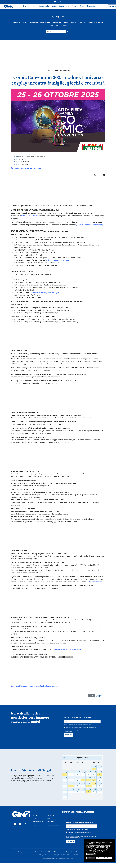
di (26, 216)
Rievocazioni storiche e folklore (90, 22)
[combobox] (56, 31)
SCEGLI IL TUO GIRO (53, 825)
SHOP (48, 818)
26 (78, 790)
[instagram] (25, 822)
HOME (35, 812)
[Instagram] (61, 2)
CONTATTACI (51, 815)
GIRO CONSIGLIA (38, 822)
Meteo (54, 6)
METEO (49, 812)
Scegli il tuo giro (29, 11)
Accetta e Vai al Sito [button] (103, 858)
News (34, 6)
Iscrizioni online (95, 582)
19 (78, 784)
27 (84, 790)
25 (72, 790)
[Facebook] (55, 2)
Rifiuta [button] (91, 858)
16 (100, 779)
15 (94, 779)
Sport (65, 26)
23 (100, 784)
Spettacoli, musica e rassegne (64, 22)
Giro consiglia (43, 6)
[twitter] (20, 822)
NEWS (34, 818)
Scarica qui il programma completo (25, 686)
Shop (82, 6)
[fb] (15, 822)
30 (100, 790)
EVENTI (35, 815)
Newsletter (90, 6)
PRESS (35, 825)
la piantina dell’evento (49, 686)
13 (84, 779)
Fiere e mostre (54, 26)
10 (66, 779)
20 (84, 784)
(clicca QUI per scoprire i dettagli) (89, 225)
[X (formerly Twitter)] (99, 175)
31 (66, 796)
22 (94, 784)
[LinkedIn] (103, 175)
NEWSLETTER (51, 822)
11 (72, 779)
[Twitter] (58, 2)
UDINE (35, 216)
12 (78, 779)
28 (89, 790)
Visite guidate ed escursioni (39, 22)
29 (94, 790)
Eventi (25, 6)
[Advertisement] (58, 52)
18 (72, 784)
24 (66, 790)
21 (89, 784)
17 (66, 784)
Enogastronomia (19, 22)
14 (89, 779)
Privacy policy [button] (106, 851)
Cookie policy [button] (97, 851)
